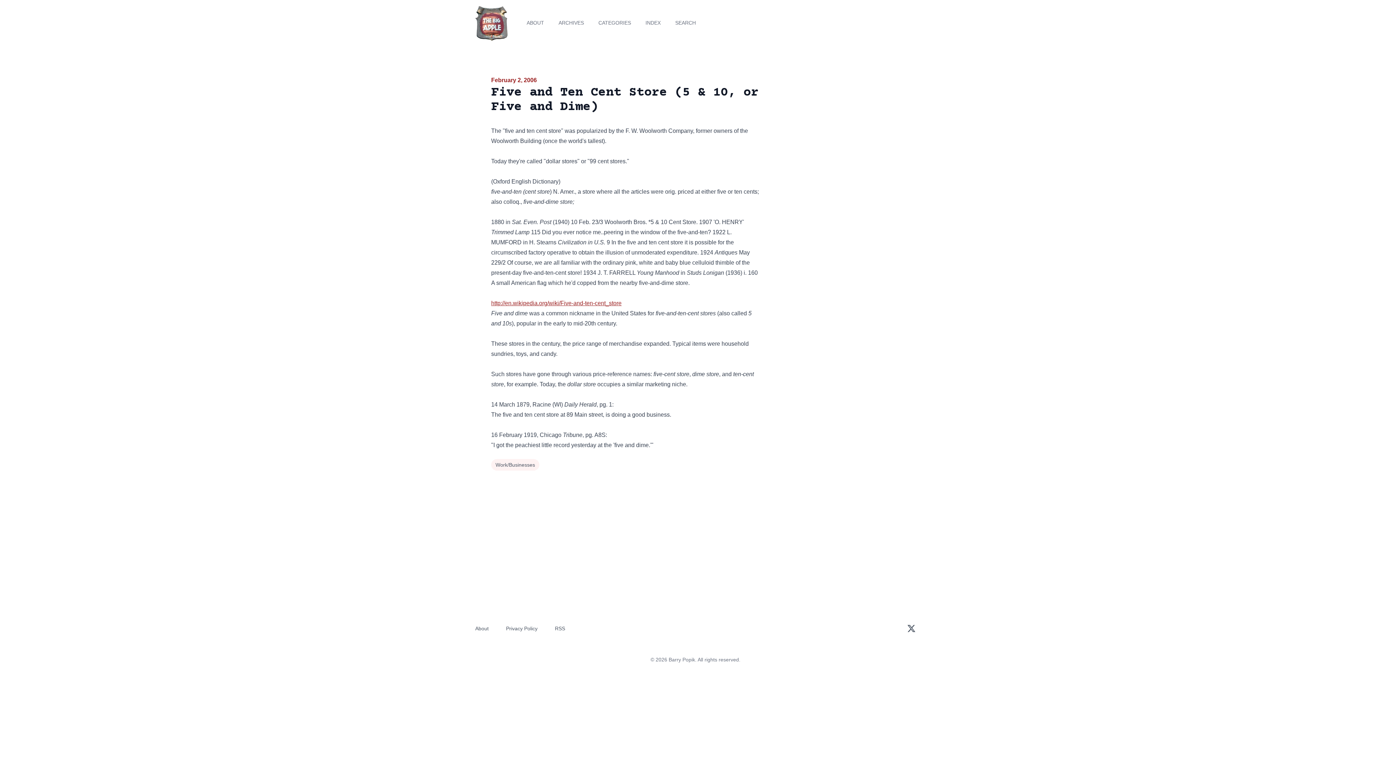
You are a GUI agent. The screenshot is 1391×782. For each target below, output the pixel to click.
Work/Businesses (515, 465)
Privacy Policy (522, 628)
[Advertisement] (834, 131)
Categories (614, 23)
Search (685, 23)
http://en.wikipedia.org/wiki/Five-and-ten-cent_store (556, 303)
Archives (571, 23)
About (535, 23)
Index (653, 23)
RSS (560, 628)
